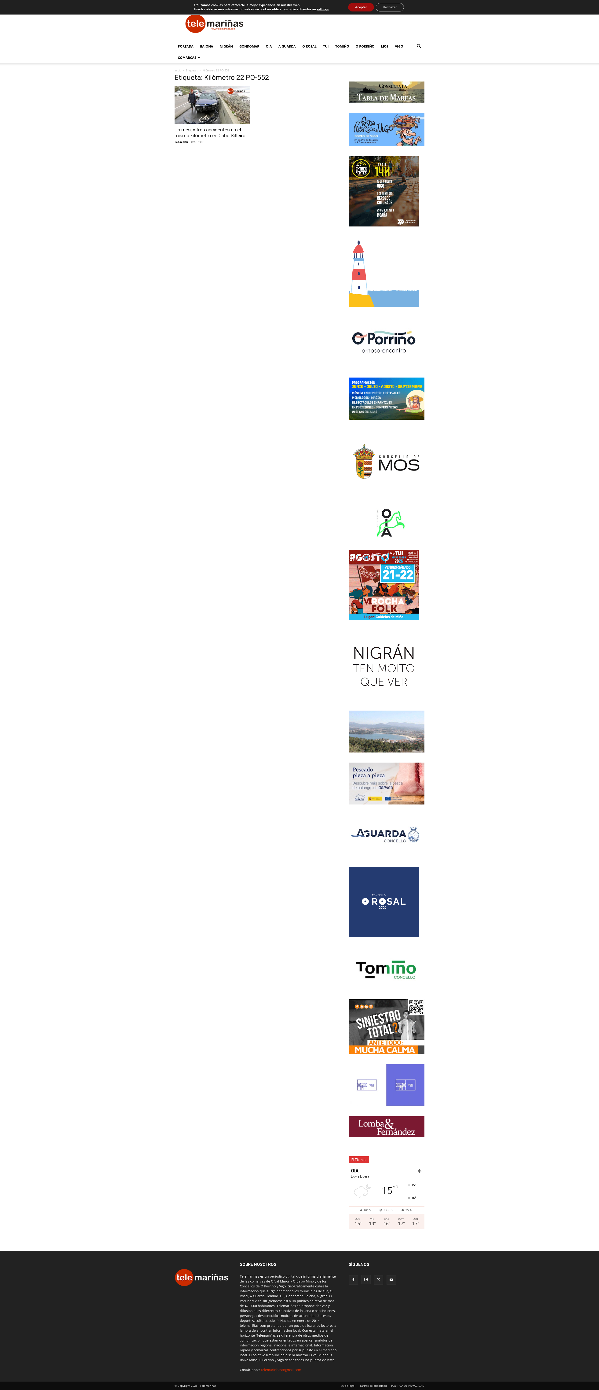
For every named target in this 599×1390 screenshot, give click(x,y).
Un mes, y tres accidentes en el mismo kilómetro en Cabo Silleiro (210, 132)
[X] (378, 1280)
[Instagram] (366, 1279)
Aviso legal (348, 1386)
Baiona (206, 46)
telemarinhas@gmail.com (281, 1370)
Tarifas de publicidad (373, 1386)
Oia (269, 46)
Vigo (399, 46)
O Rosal (309, 46)
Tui (326, 46)
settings (323, 9)
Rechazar (390, 7)
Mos (384, 46)
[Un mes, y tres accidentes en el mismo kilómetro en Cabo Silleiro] (212, 105)
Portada (186, 46)
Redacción (181, 142)
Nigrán (226, 46)
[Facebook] (353, 1280)
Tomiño (342, 46)
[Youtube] (391, 1280)
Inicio (178, 70)
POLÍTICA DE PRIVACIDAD (407, 1386)
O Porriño (365, 46)
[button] (418, 46)
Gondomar (249, 46)
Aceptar (361, 7)
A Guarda (287, 46)
